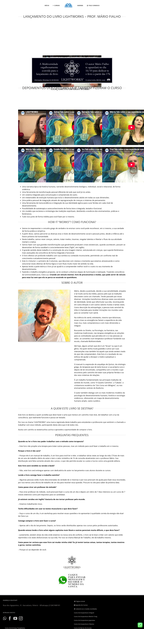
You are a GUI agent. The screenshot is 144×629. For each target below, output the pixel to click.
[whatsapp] (72, 572)
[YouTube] (15, 618)
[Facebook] (10, 618)
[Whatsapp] (4, 618)
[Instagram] (21, 618)
